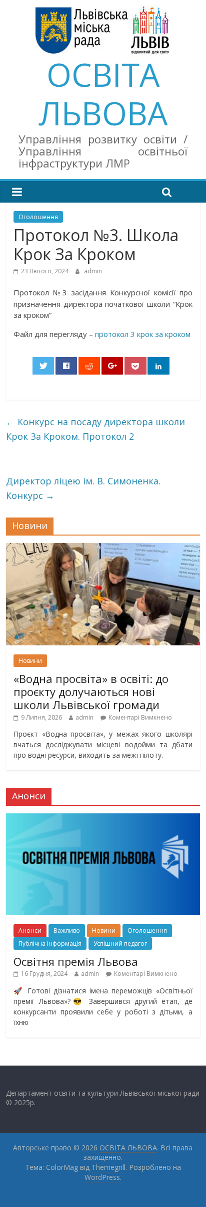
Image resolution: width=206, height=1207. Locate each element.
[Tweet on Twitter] (43, 366)
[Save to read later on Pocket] (135, 366)
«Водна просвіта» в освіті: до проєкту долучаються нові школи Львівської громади (91, 692)
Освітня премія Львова (76, 961)
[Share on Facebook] (67, 366)
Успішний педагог (120, 943)
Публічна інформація (50, 943)
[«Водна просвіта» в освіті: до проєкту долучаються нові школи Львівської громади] (103, 548)
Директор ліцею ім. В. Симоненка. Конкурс (83, 488)
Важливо (67, 930)
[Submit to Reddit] (89, 366)
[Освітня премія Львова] (103, 818)
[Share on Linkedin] (159, 366)
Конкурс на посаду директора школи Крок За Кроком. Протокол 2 (95, 429)
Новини (30, 660)
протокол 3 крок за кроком (142, 334)
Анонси (30, 930)
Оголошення (38, 217)
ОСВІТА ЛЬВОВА (103, 94)
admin (93, 271)
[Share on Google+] (113, 366)
